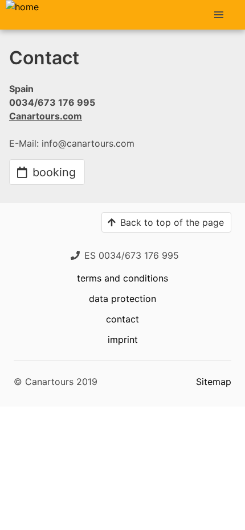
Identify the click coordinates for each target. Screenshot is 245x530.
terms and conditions (122, 278)
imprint (123, 339)
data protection (122, 298)
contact (122, 319)
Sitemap (213, 381)
